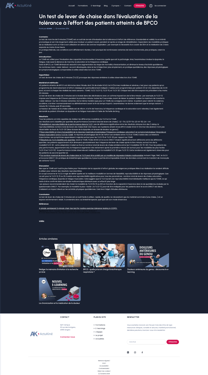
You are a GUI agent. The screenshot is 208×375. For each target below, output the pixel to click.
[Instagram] (135, 351)
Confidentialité (104, 368)
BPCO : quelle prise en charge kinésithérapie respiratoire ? (102, 270)
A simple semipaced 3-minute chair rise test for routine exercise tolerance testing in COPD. (78, 208)
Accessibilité (104, 366)
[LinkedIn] (128, 351)
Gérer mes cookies (104, 371)
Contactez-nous (67, 337)
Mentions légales (103, 361)
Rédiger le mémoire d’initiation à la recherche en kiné (58, 270)
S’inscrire (173, 342)
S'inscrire (140, 5)
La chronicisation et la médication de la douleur (59, 303)
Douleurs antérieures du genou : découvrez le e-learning (148, 270)
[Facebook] (142, 351)
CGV (103, 363)
